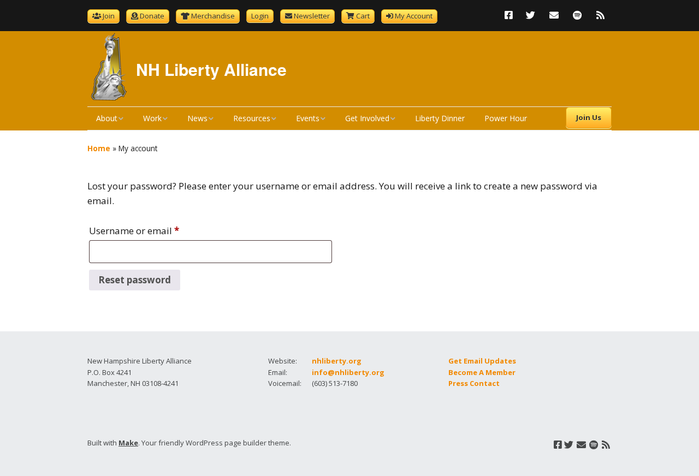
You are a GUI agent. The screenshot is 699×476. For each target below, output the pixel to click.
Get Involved (367, 118)
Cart (363, 16)
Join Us (588, 117)
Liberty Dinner (440, 118)
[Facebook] (511, 15)
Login (260, 16)
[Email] (554, 15)
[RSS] (600, 15)
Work (152, 118)
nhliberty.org (337, 361)
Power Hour (505, 118)
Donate (152, 16)
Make (128, 443)
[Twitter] (530, 15)
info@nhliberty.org (348, 372)
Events (307, 118)
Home (98, 148)
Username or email (134, 229)
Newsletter (312, 16)
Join (109, 16)
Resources (251, 118)
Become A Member (482, 372)
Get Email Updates (482, 361)
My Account (414, 16)
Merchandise (213, 16)
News (197, 118)
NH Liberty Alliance (211, 69)
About (106, 118)
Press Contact (474, 383)
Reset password (134, 279)
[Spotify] (577, 15)
